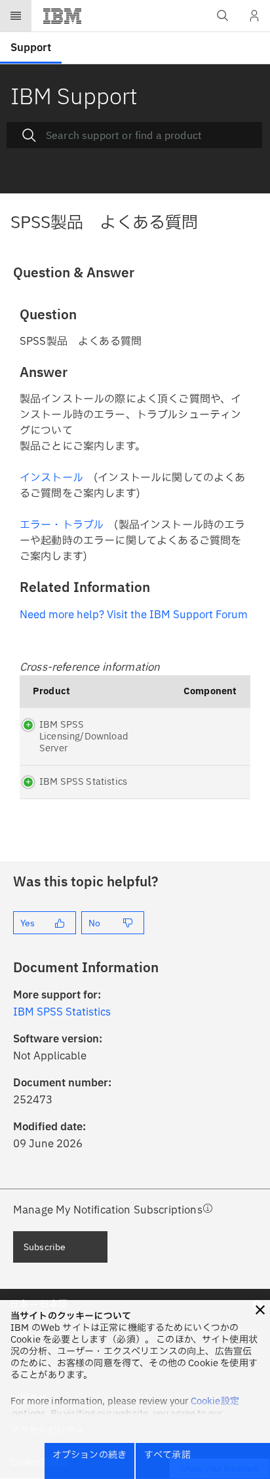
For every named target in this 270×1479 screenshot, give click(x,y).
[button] (260, 1309)
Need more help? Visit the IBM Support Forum (134, 615)
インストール (51, 478)
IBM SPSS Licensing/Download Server (83, 736)
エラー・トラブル (62, 525)
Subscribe (45, 1247)
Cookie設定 (215, 1401)
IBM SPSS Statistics (83, 782)
